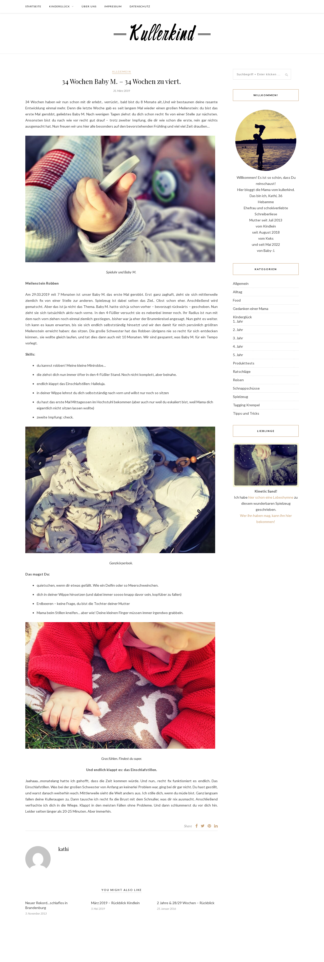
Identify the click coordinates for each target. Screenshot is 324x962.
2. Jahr (238, 329)
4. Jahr (238, 346)
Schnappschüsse (246, 388)
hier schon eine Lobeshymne (270, 497)
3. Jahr (238, 338)
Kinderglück (59, 6)
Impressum (113, 6)
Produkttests (243, 363)
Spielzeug (240, 396)
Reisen (238, 380)
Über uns (89, 6)
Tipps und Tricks (246, 413)
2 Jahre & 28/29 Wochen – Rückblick (185, 903)
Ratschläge (242, 371)
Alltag (237, 292)
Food (237, 300)
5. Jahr (238, 355)
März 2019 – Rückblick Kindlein (115, 903)
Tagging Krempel (246, 405)
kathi (63, 849)
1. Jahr (238, 321)
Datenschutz (140, 6)
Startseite (33, 6)
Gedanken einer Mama (250, 308)
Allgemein (121, 71)
